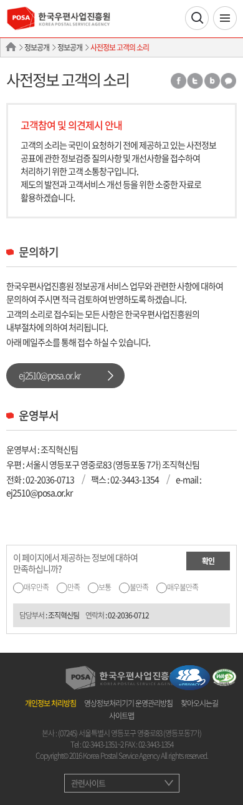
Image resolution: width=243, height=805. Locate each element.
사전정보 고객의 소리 (119, 47)
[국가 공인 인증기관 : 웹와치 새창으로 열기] (224, 676)
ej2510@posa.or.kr (49, 375)
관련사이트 (88, 783)
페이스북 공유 (177, 81)
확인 (208, 561)
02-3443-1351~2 (102, 744)
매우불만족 (182, 587)
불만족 (139, 587)
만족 (73, 587)
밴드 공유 (212, 81)
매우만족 (36, 587)
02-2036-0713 (50, 479)
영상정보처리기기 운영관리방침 (128, 703)
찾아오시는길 (199, 703)
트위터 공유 (195, 81)
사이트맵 (121, 715)
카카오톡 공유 (229, 81)
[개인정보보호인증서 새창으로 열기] (189, 676)
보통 (104, 587)
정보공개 (36, 47)
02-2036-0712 (128, 615)
